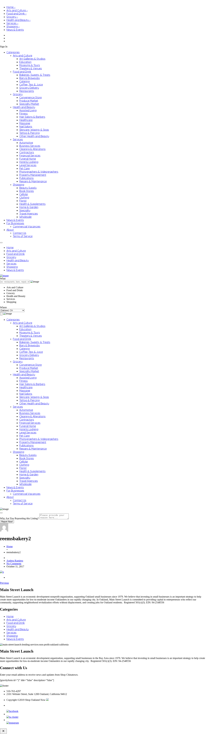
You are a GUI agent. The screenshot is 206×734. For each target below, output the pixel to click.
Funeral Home (27, 158)
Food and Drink (22, 71)
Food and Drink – (16, 13)
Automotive (26, 142)
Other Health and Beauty (34, 136)
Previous (4, 583)
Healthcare (26, 120)
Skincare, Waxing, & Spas (34, 129)
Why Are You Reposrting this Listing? (19, 518)
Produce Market (28, 100)
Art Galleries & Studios (32, 58)
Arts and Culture (22, 55)
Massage (24, 123)
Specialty (24, 210)
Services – (12, 23)
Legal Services (27, 165)
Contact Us (19, 233)
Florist (23, 200)
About (10, 229)
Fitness (23, 113)
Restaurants (26, 91)
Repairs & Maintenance (33, 181)
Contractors (26, 152)
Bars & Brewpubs (29, 78)
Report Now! (7, 521)
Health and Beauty (24, 107)
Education (25, 62)
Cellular (23, 194)
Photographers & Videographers (38, 171)
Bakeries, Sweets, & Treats (34, 74)
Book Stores (26, 191)
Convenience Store (30, 97)
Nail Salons (25, 126)
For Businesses (15, 223)
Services (18, 139)
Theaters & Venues (30, 68)
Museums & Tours (29, 65)
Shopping (18, 184)
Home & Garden (28, 207)
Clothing (24, 197)
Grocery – (12, 16)
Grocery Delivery (29, 87)
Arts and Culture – (17, 10)
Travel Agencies (28, 213)
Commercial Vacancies (26, 226)
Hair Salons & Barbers (32, 116)
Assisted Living (28, 110)
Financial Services (29, 155)
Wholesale (25, 216)
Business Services (29, 145)
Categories (13, 52)
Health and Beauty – (18, 20)
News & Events (15, 29)
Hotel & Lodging (28, 162)
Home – (10, 7)
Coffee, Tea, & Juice (31, 84)
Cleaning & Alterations (32, 149)
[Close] (1, 512)
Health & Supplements (32, 204)
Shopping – (13, 26)
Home (10, 247)
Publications (26, 178)
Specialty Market (29, 104)
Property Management (32, 174)
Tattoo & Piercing (29, 133)
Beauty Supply (28, 187)
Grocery (18, 94)
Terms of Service (23, 236)
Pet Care (24, 168)
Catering (24, 81)
